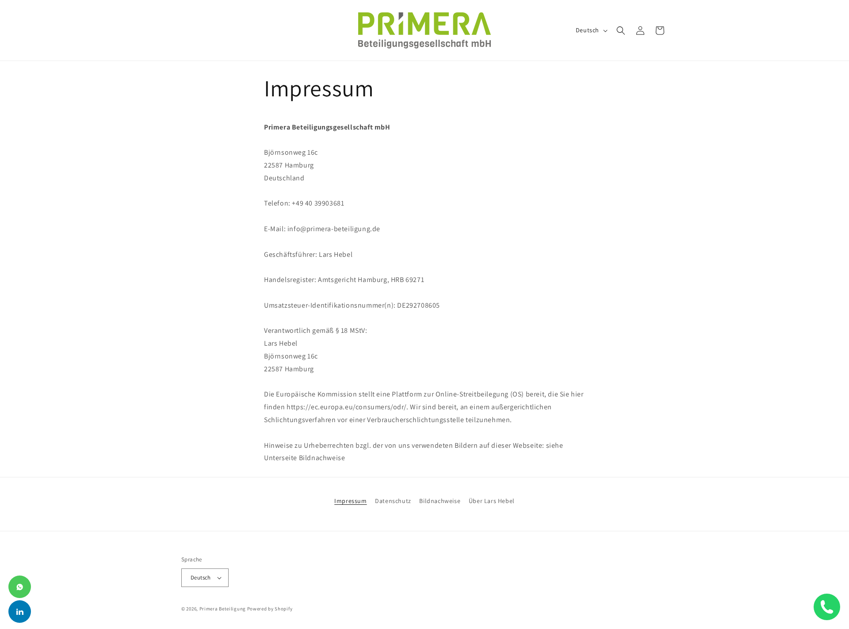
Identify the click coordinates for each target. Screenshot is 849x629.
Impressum (350, 501)
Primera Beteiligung (222, 609)
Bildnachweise (439, 501)
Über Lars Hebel (492, 501)
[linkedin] (19, 611)
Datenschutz (393, 501)
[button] (621, 30)
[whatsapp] (19, 587)
